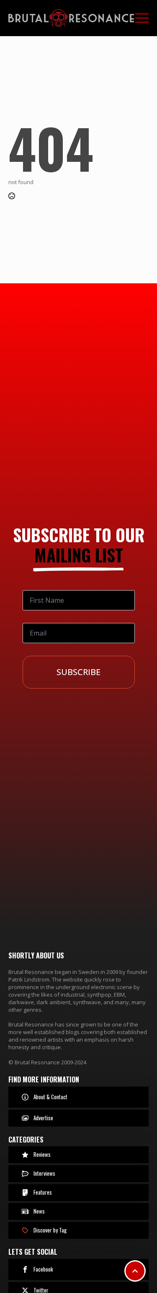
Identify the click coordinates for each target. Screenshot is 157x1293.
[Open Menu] (142, 18)
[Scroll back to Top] (135, 1270)
